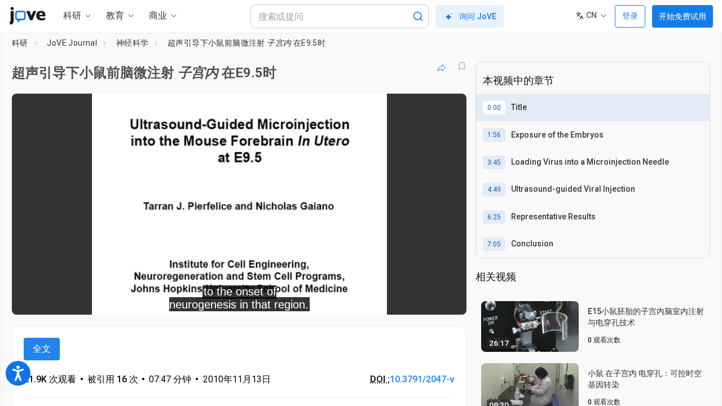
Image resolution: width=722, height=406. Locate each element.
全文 (42, 348)
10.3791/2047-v (422, 379)
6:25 (494, 217)
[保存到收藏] (461, 65)
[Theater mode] (448, 298)
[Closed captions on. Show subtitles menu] (422, 298)
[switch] (335, 298)
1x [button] (399, 298)
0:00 (494, 108)
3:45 (494, 162)
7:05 (494, 244)
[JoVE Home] (27, 16)
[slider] (177, 298)
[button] (448, 109)
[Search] (418, 16)
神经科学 (132, 42)
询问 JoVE (477, 16)
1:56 (494, 135)
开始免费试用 (682, 16)
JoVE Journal (72, 42)
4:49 (494, 189)
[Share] (441, 65)
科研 (20, 42)
